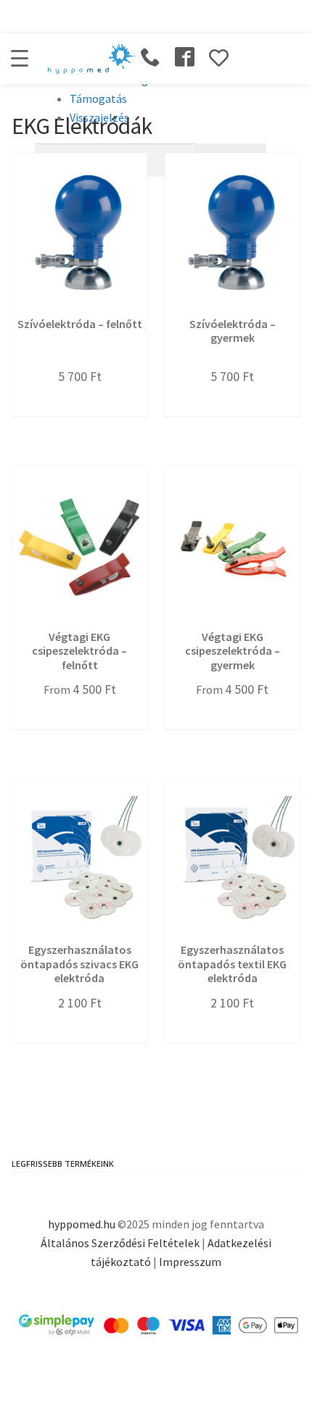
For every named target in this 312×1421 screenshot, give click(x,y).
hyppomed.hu (81, 1224)
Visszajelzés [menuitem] (99, 117)
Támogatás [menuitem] (98, 98)
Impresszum (190, 1261)
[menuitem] (150, 160)
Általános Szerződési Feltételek (120, 1243)
